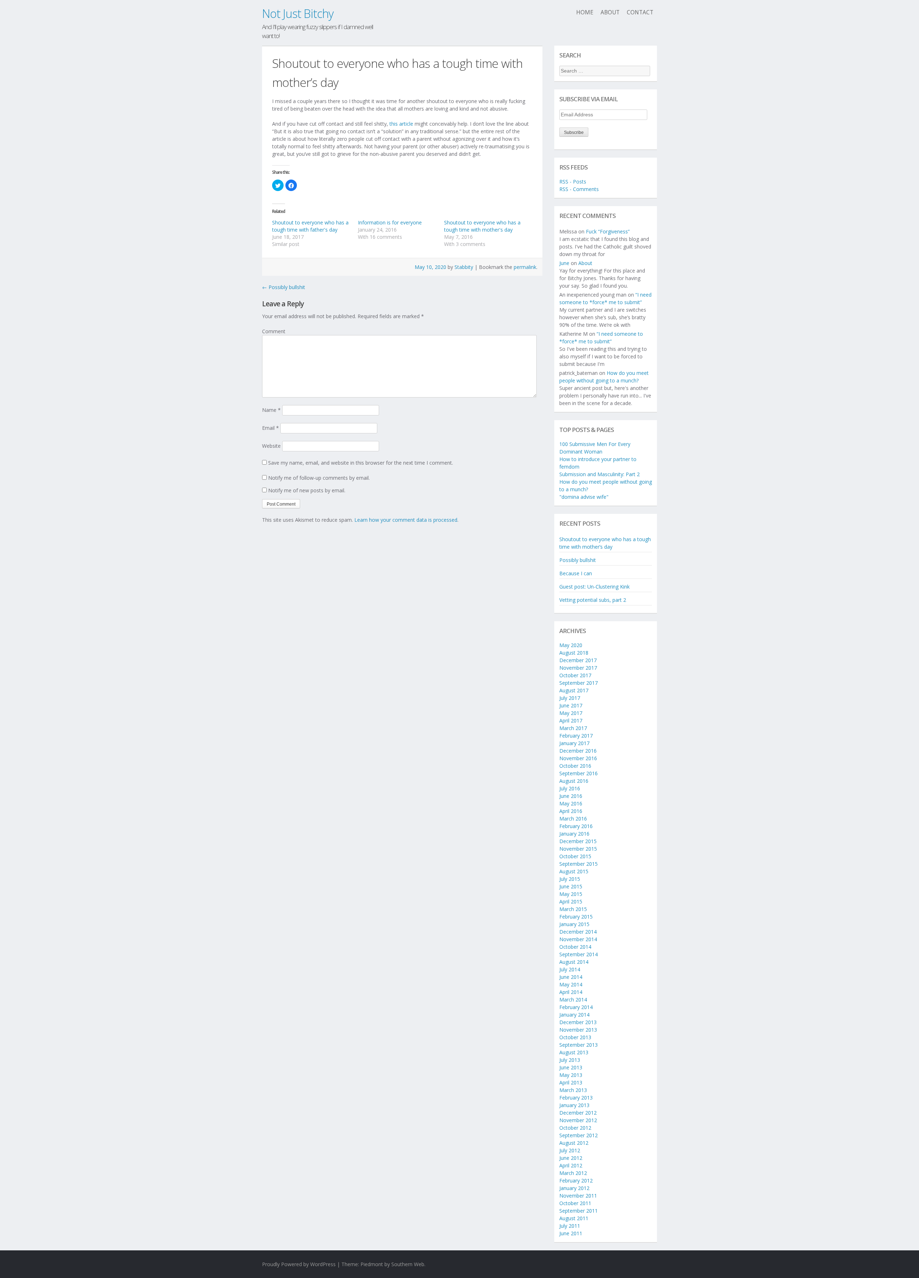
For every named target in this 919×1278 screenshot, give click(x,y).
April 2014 (570, 992)
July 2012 (569, 1150)
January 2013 (574, 1105)
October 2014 (575, 946)
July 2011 (569, 1225)
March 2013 (573, 1090)
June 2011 (570, 1233)
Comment (273, 331)
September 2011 (578, 1210)
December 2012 (578, 1112)
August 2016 (573, 780)
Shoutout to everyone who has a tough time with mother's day (482, 226)
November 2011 (578, 1195)
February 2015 (576, 916)
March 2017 (573, 728)
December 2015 (578, 841)
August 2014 (573, 961)
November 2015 (578, 848)
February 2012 (576, 1180)
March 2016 (573, 818)
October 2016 (575, 765)
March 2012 (573, 1173)
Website (271, 445)
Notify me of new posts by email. (306, 490)
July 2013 (569, 1059)
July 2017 (569, 697)
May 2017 (570, 713)
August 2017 (573, 690)
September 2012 (578, 1135)
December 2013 (578, 1022)
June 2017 (570, 705)
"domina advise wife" (583, 496)
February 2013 (576, 1097)
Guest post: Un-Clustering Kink (594, 586)
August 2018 (573, 652)
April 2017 (570, 720)
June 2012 (570, 1157)
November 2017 (578, 667)
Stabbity (463, 267)
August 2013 (573, 1052)
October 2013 (575, 1037)
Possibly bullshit (283, 287)
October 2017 (575, 675)
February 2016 (576, 826)
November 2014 (578, 939)
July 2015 (569, 878)
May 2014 (570, 984)
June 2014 (570, 976)
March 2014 (573, 999)
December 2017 (578, 660)
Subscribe (574, 132)
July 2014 (569, 969)
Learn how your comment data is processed (405, 519)
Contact (640, 12)
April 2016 (570, 811)
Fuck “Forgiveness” (608, 231)
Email (270, 427)
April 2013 (570, 1082)
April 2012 (570, 1165)
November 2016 (578, 758)
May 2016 (570, 803)
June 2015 (570, 886)
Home (584, 12)
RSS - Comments (579, 189)
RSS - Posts (572, 181)
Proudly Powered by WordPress (299, 1264)
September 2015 (578, 863)
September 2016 (578, 773)
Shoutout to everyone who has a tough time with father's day (310, 226)
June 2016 (570, 796)
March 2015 (573, 909)
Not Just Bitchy (297, 13)
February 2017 (576, 735)
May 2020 (570, 645)
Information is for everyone (390, 222)
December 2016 (578, 750)
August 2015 (573, 871)
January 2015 (574, 924)
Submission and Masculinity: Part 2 (599, 474)
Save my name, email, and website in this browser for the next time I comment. (360, 462)
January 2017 (574, 743)
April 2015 (570, 901)
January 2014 (574, 1014)
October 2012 (575, 1127)
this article (401, 123)
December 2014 (578, 931)
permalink (525, 267)
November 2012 (578, 1120)
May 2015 (570, 894)
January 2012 (574, 1188)
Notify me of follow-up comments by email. (319, 477)
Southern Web (407, 1264)
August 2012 (573, 1142)
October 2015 (575, 856)
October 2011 (575, 1203)
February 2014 (576, 1007)
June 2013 (570, 1067)
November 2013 (578, 1029)
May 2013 (570, 1075)
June (564, 263)
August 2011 (573, 1218)
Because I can (575, 573)
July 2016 (569, 788)
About (610, 12)
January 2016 (574, 833)
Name (271, 409)
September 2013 (578, 1044)
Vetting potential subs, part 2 (592, 599)
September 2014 (578, 954)
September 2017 (578, 682)
